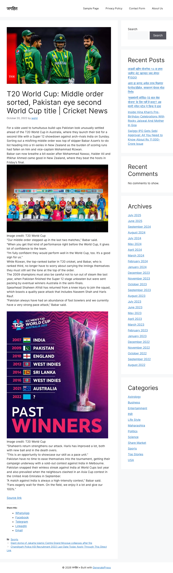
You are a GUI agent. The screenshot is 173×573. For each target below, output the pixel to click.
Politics (133, 431)
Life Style (134, 419)
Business (134, 402)
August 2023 (136, 296)
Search (132, 29)
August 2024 (136, 232)
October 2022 (137, 353)
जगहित (12, 8)
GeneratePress (102, 567)
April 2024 (135, 249)
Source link (14, 498)
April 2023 (135, 319)
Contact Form (137, 8)
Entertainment (137, 408)
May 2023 (135, 313)
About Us (157, 8)
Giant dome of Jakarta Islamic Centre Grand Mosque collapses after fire (51, 543)
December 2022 (139, 342)
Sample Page (91, 8)
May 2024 (135, 244)
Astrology (134, 396)
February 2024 (138, 261)
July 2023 (134, 301)
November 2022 (139, 347)
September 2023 (139, 290)
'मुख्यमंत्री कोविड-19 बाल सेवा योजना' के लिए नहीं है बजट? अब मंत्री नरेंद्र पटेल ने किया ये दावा (144, 102)
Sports (14, 539)
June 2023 (135, 307)
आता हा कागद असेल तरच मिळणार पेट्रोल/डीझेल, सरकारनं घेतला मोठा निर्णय (146, 88)
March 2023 (136, 324)
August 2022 (136, 365)
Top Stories (135, 454)
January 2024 (137, 267)
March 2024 (136, 255)
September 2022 (139, 359)
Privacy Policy (114, 8)
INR (130, 414)
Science (133, 437)
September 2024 (139, 226)
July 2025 (134, 215)
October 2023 (137, 284)
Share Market (137, 442)
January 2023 (137, 336)
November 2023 (139, 278)
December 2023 (139, 272)
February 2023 (138, 330)
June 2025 (135, 221)
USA (131, 460)
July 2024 (134, 238)
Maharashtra (136, 425)
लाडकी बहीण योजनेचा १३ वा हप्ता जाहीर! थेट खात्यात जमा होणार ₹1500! (145, 73)
